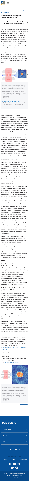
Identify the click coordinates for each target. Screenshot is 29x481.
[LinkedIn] (12, 468)
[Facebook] (16, 468)
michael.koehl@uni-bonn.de (12, 362)
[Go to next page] (26, 10)
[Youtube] (18, 464)
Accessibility (13, 477)
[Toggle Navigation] (26, 2)
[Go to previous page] (21, 10)
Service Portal (23, 459)
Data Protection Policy (17, 475)
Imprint (8, 475)
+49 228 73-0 (14, 449)
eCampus (5, 459)
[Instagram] (10, 464)
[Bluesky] (14, 464)
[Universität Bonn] (3, 3)
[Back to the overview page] (23, 10)
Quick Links (9, 422)
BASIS (13, 459)
